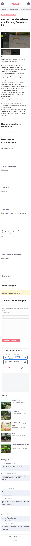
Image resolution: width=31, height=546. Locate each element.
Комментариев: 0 (14, 29)
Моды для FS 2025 (11, 14)
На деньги (5, 209)
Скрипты (4, 14)
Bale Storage (6, 276)
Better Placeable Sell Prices (11, 254)
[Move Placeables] (15, 40)
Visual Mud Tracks (7, 520)
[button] (15, 131)
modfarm (15, 4)
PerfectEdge (6, 188)
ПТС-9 (4, 479)
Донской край (6, 469)
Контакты (15, 540)
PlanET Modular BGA (9, 166)
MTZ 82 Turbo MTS (7, 504)
